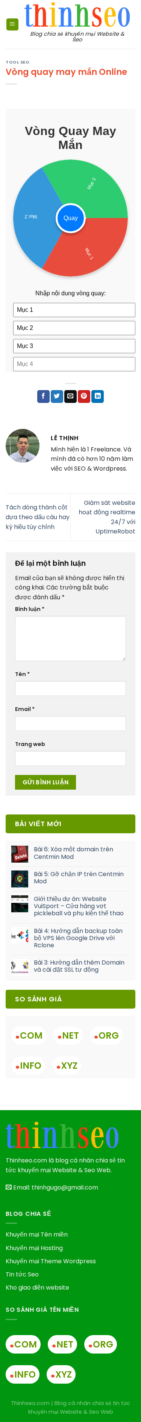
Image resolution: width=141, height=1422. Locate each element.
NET (68, 1035)
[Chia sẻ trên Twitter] (57, 396)
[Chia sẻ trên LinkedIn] (97, 396)
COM (28, 1035)
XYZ (66, 1065)
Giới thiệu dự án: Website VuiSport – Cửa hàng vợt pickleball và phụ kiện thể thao (79, 906)
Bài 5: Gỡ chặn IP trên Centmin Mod (79, 878)
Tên (22, 674)
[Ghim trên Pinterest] (84, 396)
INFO (28, 1065)
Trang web (30, 744)
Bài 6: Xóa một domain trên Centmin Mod (73, 853)
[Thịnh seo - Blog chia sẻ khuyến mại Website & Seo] (77, 14)
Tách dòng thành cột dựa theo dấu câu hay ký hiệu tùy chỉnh (38, 517)
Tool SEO (17, 62)
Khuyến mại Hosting (34, 1248)
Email (25, 709)
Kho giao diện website (37, 1287)
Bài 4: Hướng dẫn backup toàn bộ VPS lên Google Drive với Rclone (78, 938)
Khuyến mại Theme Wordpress (51, 1261)
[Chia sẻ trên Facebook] (43, 396)
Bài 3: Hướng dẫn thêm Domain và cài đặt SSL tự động (79, 966)
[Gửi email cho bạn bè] (70, 396)
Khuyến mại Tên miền (37, 1234)
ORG (106, 1035)
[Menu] (12, 24)
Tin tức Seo (22, 1274)
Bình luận (29, 609)
